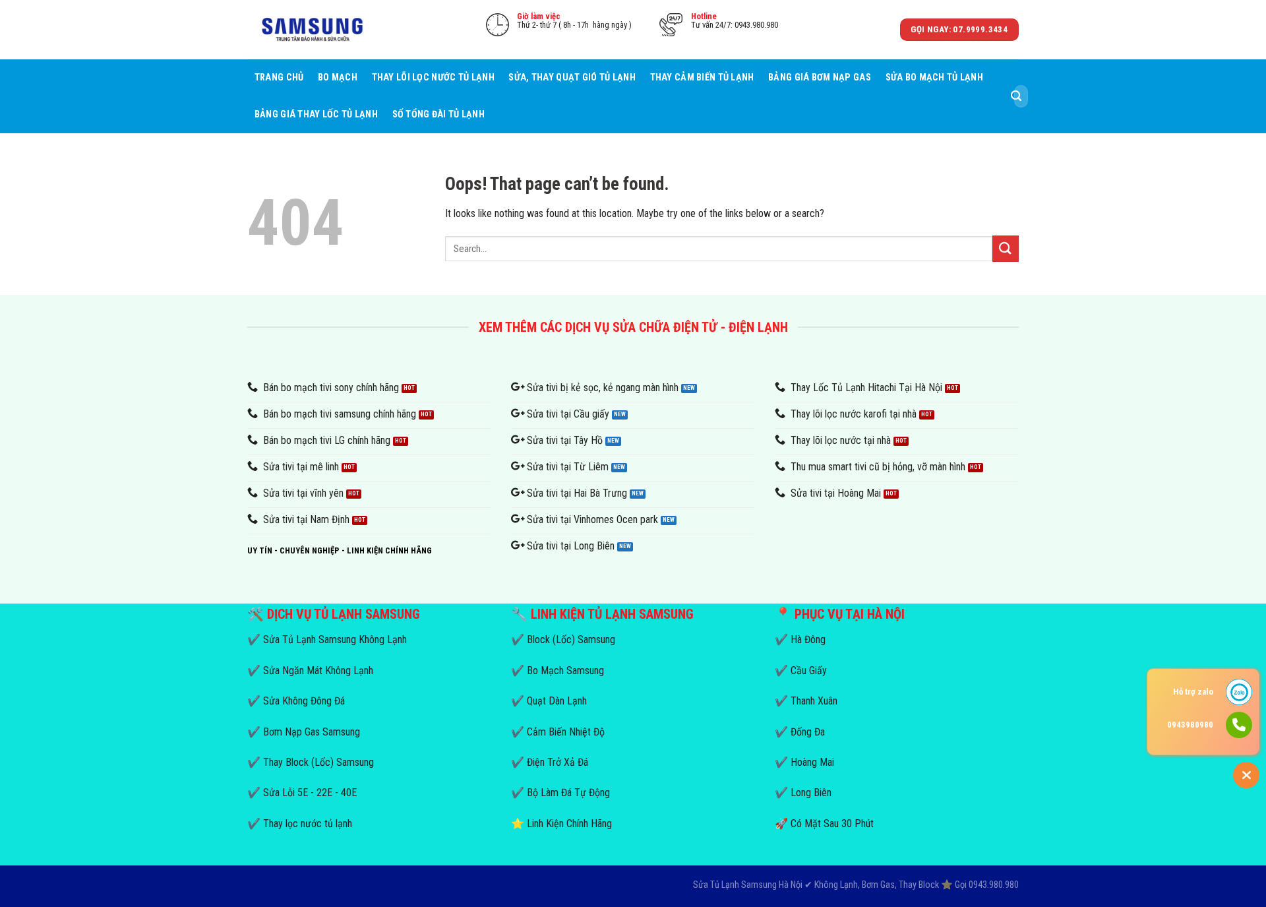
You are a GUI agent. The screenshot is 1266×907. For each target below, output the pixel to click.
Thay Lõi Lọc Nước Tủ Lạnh (433, 77)
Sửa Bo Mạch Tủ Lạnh (934, 77)
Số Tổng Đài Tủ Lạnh (438, 114)
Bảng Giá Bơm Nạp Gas (819, 77)
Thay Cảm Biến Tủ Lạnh (702, 77)
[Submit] (1016, 96)
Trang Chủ (279, 77)
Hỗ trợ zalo (1193, 692)
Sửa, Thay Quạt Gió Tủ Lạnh (572, 77)
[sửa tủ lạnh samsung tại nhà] (313, 30)
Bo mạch (337, 77)
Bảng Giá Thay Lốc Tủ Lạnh (316, 114)
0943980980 (1190, 725)
